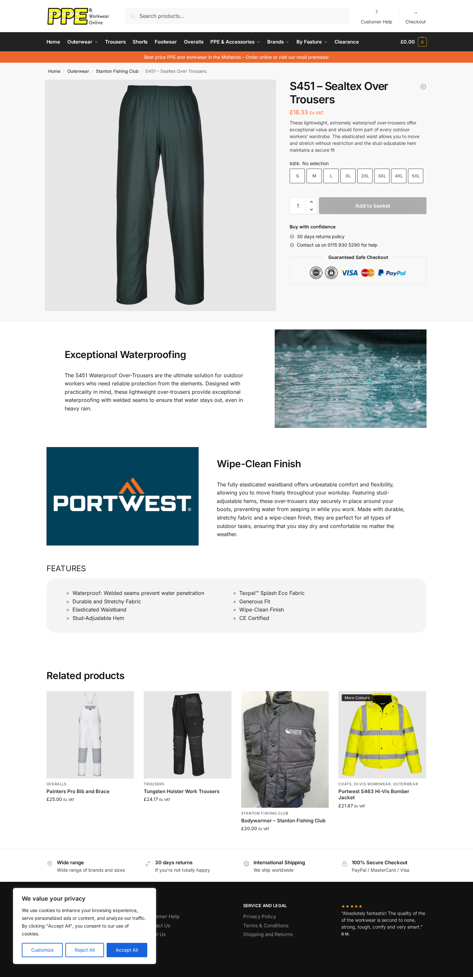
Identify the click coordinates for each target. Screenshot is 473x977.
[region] (84, 926)
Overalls (56, 784)
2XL (365, 175)
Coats (345, 784)
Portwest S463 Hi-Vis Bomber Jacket (373, 794)
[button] (311, 202)
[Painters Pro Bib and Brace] (90, 735)
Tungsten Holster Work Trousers (181, 791)
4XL (399, 175)
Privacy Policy (259, 916)
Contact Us (157, 925)
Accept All (127, 950)
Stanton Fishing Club (117, 71)
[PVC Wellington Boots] (423, 87)
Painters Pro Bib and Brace (78, 791)
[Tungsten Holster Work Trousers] (187, 735)
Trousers (154, 784)
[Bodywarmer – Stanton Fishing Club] (285, 749)
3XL (382, 175)
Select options (90, 813)
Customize (42, 950)
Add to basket (372, 205)
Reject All (85, 950)
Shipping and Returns (268, 934)
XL (348, 175)
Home (54, 71)
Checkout (415, 16)
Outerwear (78, 71)
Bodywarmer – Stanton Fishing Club (283, 820)
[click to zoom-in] (160, 195)
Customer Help (376, 16)
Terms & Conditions (266, 925)
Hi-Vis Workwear (372, 784)
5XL (416, 175)
